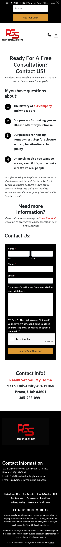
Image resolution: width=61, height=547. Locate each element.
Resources (32, 498)
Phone (12, 264)
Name (12, 248)
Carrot (51, 542)
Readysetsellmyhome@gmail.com (28, 480)
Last (33, 258)
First (9, 258)
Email (11, 275)
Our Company (17, 498)
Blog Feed (45, 498)
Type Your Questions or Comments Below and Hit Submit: (30, 289)
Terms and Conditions (39, 502)
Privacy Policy (18, 502)
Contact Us (29, 493)
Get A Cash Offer (12, 493)
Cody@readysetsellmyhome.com (27, 476)
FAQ (55, 493)
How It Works (44, 493)
